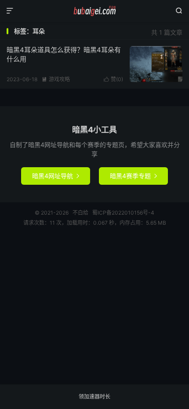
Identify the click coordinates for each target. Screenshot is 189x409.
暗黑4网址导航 (55, 175)
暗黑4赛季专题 (133, 175)
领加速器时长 (94, 396)
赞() (113, 79)
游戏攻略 (56, 79)
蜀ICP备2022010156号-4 (123, 212)
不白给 (94, 11)
